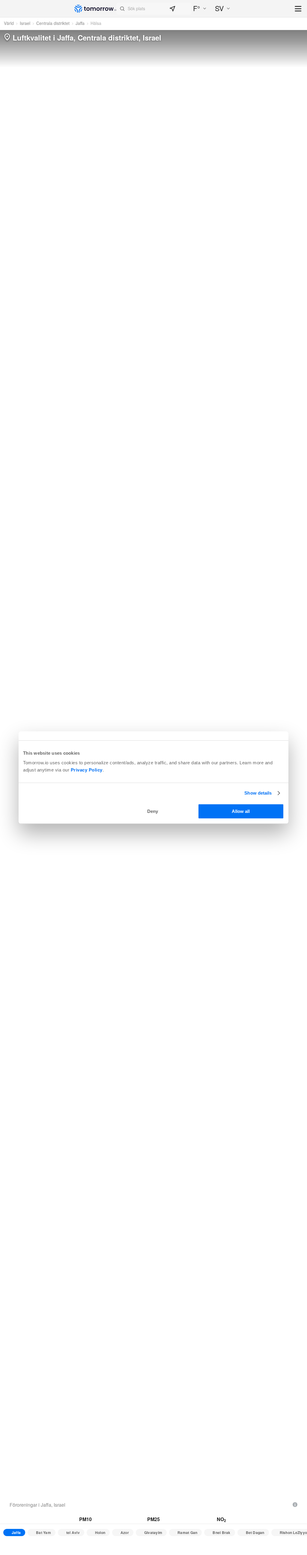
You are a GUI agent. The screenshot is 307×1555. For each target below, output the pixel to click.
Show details (258, 793)
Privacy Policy (87, 769)
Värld (9, 23)
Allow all (241, 811)
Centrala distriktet (53, 23)
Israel (25, 23)
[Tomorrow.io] (95, 9)
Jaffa (80, 23)
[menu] (298, 9)
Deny (152, 811)
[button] (154, 9)
